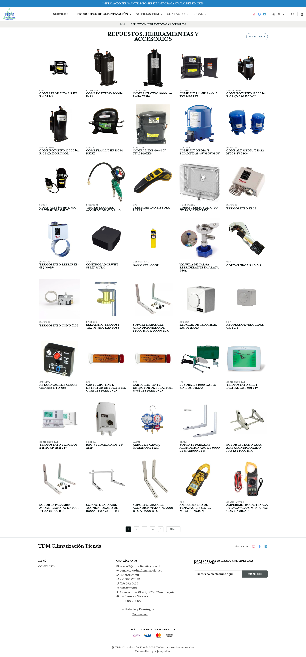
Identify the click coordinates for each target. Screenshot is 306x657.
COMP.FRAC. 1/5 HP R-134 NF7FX (104, 152)
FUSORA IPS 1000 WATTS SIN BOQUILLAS (198, 386)
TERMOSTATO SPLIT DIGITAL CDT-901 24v (242, 386)
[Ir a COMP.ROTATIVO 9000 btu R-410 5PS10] (153, 67)
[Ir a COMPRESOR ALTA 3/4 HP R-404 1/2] (59, 67)
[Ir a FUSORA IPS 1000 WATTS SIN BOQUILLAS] (200, 359)
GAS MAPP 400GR (146, 265)
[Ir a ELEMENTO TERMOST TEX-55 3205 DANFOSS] (106, 299)
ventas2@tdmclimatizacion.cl (140, 566)
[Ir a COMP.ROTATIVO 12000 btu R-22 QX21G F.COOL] (59, 124)
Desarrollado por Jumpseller (152, 651)
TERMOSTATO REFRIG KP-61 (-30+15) (59, 266)
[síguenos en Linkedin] (264, 14)
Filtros (258, 36)
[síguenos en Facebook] (259, 14)
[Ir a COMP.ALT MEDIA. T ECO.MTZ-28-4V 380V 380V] (200, 124)
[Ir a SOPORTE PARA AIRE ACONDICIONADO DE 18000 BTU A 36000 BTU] (106, 479)
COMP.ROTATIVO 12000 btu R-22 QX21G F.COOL (59, 152)
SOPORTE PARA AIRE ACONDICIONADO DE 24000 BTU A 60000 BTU (151, 327)
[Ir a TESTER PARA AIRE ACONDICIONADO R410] (106, 182)
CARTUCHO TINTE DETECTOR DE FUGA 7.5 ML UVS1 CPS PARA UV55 (153, 387)
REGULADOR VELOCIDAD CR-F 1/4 (245, 326)
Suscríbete (255, 573)
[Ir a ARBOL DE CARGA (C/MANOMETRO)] (153, 419)
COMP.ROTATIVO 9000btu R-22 (105, 95)
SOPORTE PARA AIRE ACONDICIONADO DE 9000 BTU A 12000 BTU (200, 447)
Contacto (176, 14)
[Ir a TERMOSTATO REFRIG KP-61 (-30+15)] (59, 238)
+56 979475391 (129, 575)
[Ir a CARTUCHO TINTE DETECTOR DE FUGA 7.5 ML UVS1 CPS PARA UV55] (153, 359)
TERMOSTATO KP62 (241, 208)
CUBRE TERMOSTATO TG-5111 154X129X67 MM (199, 209)
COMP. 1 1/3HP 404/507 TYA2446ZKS (149, 152)
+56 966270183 (130, 579)
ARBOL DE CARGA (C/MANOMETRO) (146, 446)
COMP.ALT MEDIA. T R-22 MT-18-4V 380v (245, 152)
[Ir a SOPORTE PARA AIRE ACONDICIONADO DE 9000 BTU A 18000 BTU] (153, 479)
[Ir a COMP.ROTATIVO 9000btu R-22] (106, 67)
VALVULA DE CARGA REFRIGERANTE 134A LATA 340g (199, 267)
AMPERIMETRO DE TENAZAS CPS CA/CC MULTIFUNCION (195, 507)
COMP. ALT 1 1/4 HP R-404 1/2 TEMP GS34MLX (57, 209)
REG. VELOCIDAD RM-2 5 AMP (104, 446)
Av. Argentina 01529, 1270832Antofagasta (147, 592)
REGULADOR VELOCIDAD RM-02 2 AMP (198, 326)
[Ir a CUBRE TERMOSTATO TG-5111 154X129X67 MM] (200, 182)
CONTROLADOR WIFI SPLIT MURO (102, 266)
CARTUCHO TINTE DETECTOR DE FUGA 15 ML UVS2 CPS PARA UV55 (106, 387)
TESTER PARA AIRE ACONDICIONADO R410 (103, 209)
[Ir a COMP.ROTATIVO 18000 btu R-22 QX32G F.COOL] (246, 67)
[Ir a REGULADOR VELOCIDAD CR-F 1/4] (246, 299)
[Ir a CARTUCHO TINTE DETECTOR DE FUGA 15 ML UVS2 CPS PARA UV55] (106, 359)
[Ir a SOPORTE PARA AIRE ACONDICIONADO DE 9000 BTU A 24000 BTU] (59, 479)
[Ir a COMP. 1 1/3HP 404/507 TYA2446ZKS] (153, 124)
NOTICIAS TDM (148, 14)
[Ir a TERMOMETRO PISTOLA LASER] (153, 182)
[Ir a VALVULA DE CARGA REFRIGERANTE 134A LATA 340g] (200, 238)
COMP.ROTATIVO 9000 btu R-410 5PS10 (152, 95)
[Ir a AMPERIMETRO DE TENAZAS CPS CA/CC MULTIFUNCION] (200, 479)
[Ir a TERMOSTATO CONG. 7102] (59, 299)
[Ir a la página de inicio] (9, 14)
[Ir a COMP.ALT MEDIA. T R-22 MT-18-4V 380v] (246, 124)
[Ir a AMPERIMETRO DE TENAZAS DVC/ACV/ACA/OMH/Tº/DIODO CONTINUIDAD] (246, 479)
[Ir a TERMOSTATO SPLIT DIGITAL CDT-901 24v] (246, 359)
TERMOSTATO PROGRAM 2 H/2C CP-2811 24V (58, 446)
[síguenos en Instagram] (254, 14)
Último (173, 529)
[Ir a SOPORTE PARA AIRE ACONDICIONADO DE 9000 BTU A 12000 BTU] (200, 419)
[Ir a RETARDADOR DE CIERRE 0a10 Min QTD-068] (59, 359)
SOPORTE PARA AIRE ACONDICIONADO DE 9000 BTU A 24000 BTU (59, 507)
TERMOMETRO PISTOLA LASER (151, 209)
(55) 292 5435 (129, 583)
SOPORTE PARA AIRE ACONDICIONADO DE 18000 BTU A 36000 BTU (104, 507)
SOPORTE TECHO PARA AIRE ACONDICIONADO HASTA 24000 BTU (243, 447)
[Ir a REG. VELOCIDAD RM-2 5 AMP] (106, 419)
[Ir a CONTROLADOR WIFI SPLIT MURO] (106, 238)
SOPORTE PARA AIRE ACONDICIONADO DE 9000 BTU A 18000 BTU (153, 507)
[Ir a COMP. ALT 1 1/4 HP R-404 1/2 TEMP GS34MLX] (59, 182)
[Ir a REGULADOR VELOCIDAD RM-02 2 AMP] (200, 299)
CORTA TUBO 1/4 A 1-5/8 (243, 265)
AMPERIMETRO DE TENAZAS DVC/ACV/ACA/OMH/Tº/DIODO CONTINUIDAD (249, 507)
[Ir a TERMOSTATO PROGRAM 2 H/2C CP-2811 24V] (59, 419)
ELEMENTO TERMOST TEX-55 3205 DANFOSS (103, 326)
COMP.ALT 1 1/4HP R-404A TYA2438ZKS (198, 95)
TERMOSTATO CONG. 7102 (58, 325)
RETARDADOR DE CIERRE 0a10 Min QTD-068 (58, 386)
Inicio (123, 24)
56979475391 (128, 588)
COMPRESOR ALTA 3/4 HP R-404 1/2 (58, 95)
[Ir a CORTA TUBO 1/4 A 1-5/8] (246, 238)
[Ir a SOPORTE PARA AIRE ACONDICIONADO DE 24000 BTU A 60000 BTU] (153, 299)
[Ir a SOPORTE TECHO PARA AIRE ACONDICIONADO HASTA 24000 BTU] (246, 419)
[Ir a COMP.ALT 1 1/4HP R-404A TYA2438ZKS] (200, 67)
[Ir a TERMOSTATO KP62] (246, 182)
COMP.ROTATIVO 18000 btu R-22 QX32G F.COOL (246, 95)
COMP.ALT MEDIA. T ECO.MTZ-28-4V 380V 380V (200, 152)
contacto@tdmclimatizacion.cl (141, 570)
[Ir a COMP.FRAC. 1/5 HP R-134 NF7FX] (106, 124)
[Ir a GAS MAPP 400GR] (153, 238)
